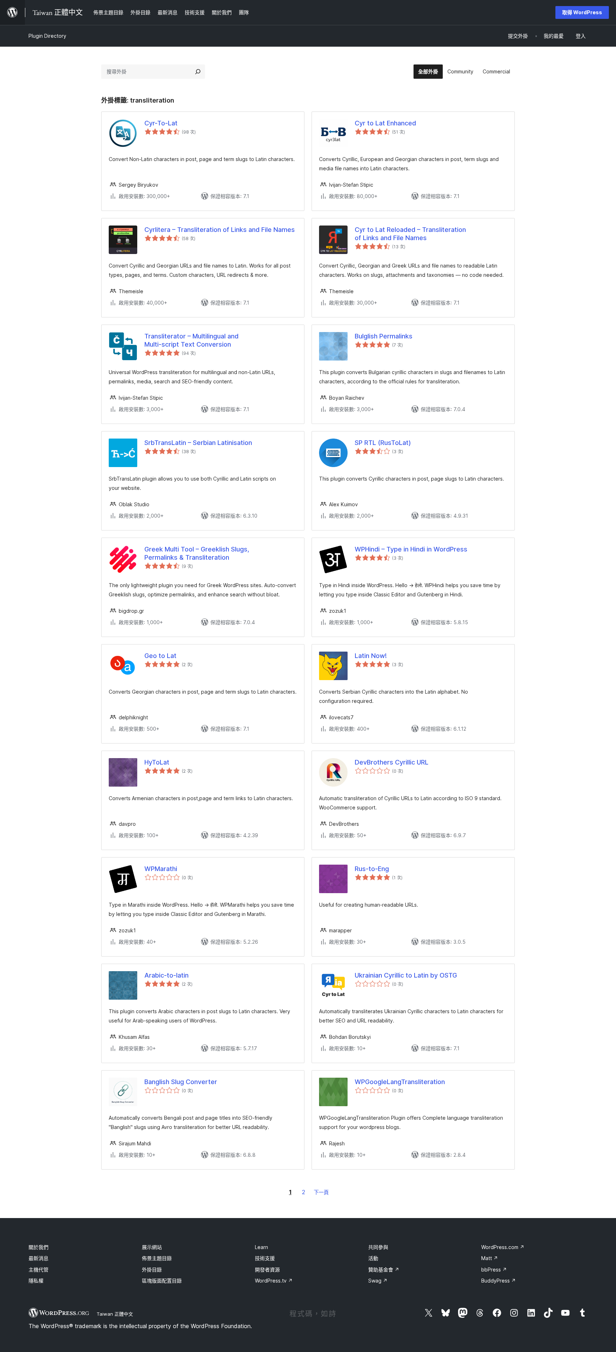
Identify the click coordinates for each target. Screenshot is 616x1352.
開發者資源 (267, 1269)
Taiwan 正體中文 (115, 1314)
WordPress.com (502, 1247)
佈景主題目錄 (157, 1258)
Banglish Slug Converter (180, 1082)
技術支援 (265, 1258)
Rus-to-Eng (372, 868)
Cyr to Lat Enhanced (385, 123)
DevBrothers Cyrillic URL (391, 762)
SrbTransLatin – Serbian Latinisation (198, 442)
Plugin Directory (47, 36)
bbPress (494, 1269)
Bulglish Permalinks (383, 336)
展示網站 (152, 1247)
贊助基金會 (383, 1269)
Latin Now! (371, 655)
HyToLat (156, 762)
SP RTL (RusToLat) (383, 442)
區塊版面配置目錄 (162, 1281)
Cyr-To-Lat (161, 123)
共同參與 (378, 1247)
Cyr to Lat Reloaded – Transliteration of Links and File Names (410, 234)
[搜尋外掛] (198, 71)
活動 (373, 1258)
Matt (489, 1258)
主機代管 (38, 1269)
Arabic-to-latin (166, 975)
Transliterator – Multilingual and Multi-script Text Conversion (191, 340)
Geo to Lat (160, 655)
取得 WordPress (582, 12)
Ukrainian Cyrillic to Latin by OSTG (406, 975)
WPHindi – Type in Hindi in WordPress (411, 549)
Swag (377, 1281)
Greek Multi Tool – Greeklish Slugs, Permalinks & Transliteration (196, 553)
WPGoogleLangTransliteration (400, 1082)
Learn (261, 1247)
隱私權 (36, 1281)
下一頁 (321, 1192)
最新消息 (38, 1258)
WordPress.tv (274, 1281)
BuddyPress (498, 1281)
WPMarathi (160, 868)
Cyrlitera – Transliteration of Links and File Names (219, 229)
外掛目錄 (152, 1269)
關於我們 (38, 1247)
